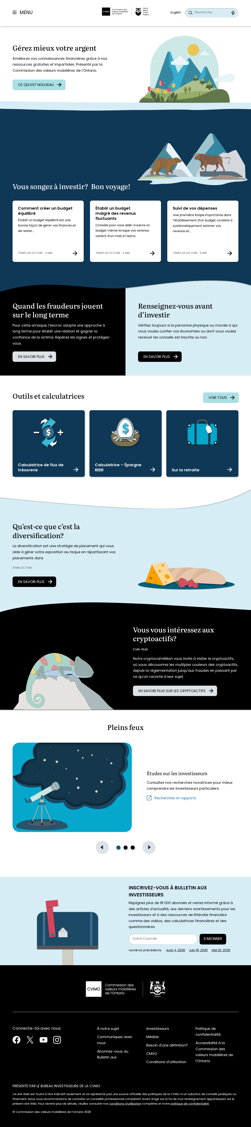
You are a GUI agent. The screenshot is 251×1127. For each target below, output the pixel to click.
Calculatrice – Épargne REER (118, 468)
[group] (125, 847)
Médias (152, 1037)
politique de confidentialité (190, 1104)
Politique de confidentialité (208, 1032)
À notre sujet (108, 1029)
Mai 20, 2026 (221, 950)
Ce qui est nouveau (36, 85)
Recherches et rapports (175, 798)
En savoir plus (31, 357)
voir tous (217, 398)
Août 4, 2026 (175, 950)
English (175, 12)
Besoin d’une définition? (167, 1045)
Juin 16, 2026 (198, 950)
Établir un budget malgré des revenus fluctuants (115, 213)
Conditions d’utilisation (166, 1062)
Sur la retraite (185, 470)
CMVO (151, 1054)
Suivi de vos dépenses (195, 208)
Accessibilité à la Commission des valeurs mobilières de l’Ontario (214, 1052)
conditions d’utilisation (125, 1104)
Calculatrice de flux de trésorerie (41, 468)
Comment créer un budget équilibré (45, 211)
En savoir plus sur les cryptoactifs (172, 691)
